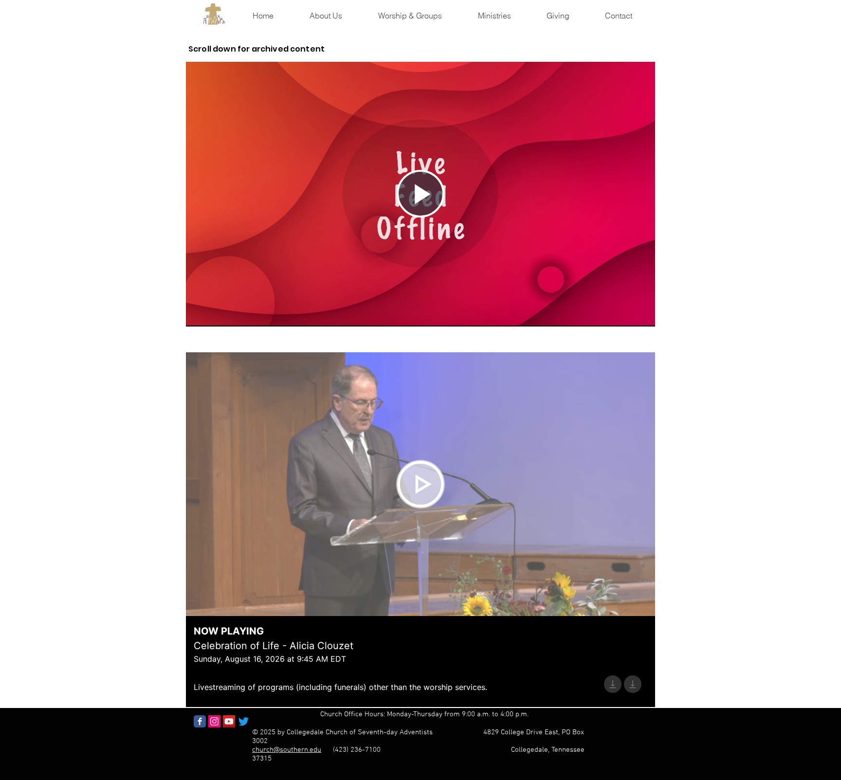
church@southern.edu (286, 749)
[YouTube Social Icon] (229, 721)
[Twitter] (244, 721)
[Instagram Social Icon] (214, 721)
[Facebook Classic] (200, 721)
